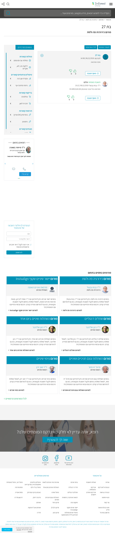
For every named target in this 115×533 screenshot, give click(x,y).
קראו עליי (25, 174)
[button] (7, 4)
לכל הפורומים (91, 47)
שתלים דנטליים (73, 492)
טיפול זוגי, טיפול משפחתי (14, 482)
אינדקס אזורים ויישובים (91, 493)
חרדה (39, 513)
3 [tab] (17, 178)
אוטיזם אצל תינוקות (34, 507)
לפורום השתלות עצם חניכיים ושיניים (77, 390)
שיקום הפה (74, 502)
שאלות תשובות (91, 482)
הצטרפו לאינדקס (103, 487)
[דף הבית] (98, 4)
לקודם (33, 163)
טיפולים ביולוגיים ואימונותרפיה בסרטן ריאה (33, 483)
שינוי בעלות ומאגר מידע (103, 508)
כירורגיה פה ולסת (91, 20)
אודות (107, 482)
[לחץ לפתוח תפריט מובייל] (111, 4)
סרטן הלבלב (55, 507)
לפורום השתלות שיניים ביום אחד (22, 350)
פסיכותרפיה (19, 487)
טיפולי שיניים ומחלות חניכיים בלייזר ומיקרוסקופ (69, 514)
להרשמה (19, 252)
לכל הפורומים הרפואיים (16, 398)
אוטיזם (38, 502)
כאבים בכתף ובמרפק (34, 492)
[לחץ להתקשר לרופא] (24, 169)
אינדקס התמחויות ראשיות (93, 488)
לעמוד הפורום (104, 47)
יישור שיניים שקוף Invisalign (72, 508)
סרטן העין (56, 513)
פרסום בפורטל (104, 513)
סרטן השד (55, 502)
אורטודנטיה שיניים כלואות (50, 482)
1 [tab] (20, 178)
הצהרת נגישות (104, 492)
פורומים (101, 20)
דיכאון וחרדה (18, 497)
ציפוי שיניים (74, 482)
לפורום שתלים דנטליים (72, 350)
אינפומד (108, 20)
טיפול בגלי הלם (36, 487)
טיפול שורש (55, 492)
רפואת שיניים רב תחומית (70, 497)
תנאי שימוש (105, 497)
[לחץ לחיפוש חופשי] (7, 13)
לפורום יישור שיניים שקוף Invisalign (24, 310)
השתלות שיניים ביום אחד (51, 487)
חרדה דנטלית (73, 487)
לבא (5, 163)
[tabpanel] (19, 161)
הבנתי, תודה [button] (7, 529)
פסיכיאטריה (19, 492)
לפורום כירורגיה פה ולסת (72, 310)
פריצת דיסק (37, 497)
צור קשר (106, 502)
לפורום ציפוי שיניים (17, 390)
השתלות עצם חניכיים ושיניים (52, 498)
